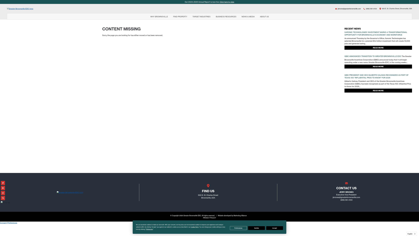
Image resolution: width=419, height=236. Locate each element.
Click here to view (227, 2)
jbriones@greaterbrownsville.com (349, 9)
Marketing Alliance (240, 215)
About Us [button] (264, 16)
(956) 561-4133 (371, 9)
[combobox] (411, 234)
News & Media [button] (248, 16)
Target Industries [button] (201, 16)
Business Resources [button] (226, 16)
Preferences (238, 228)
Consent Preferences (8, 223)
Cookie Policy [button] (195, 227)
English (410, 234)
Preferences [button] (149, 229)
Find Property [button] (180, 16)
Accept (274, 228)
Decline (256, 228)
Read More (378, 48)
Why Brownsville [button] (159, 16)
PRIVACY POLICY (209, 218)
